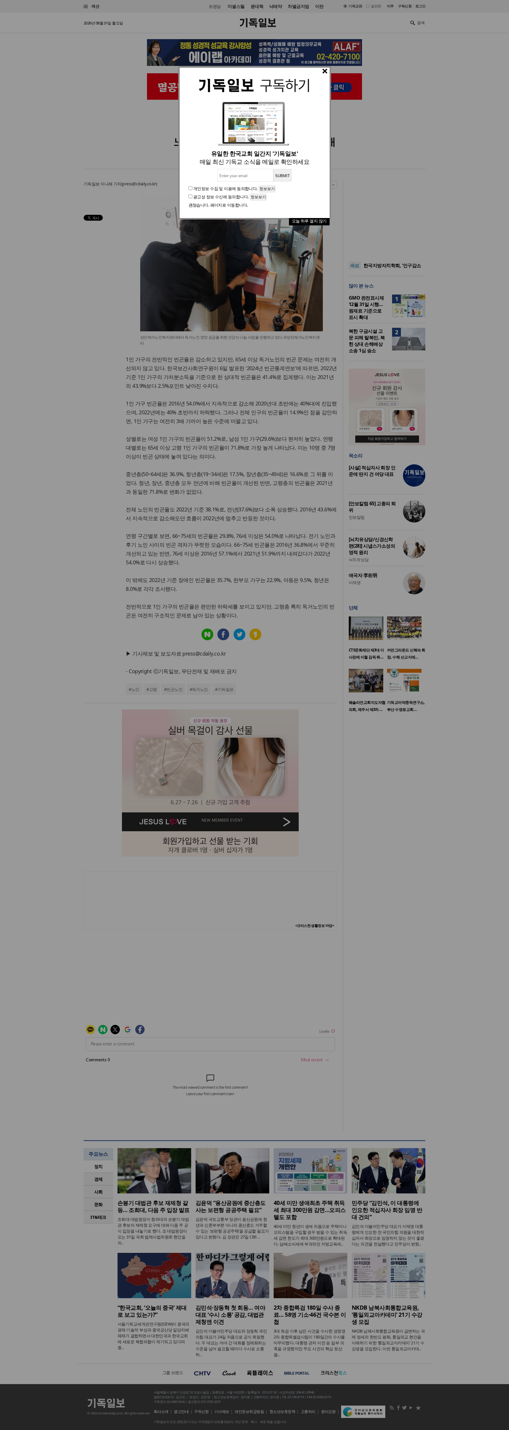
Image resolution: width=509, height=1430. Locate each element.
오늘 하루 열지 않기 (309, 221)
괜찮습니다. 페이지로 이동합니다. (218, 205)
